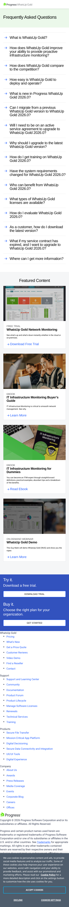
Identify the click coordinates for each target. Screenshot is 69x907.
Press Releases (15, 780)
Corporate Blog (15, 796)
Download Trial (34, 594)
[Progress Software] (10, 816)
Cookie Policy (48, 874)
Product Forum (14, 695)
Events (10, 791)
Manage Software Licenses (21, 705)
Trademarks (44, 842)
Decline (18, 900)
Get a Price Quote (16, 647)
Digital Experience (16, 759)
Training (11, 722)
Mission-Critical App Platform (23, 738)
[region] (34, 880)
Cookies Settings (51, 900)
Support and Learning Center (22, 679)
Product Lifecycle (16, 700)
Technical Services (17, 716)
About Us (11, 770)
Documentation (15, 690)
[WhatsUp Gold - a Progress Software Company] (34, 4)
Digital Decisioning (17, 743)
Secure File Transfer (17, 732)
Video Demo (13, 658)
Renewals (11, 711)
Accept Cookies (34, 889)
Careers (10, 802)
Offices (10, 807)
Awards (10, 775)
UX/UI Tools (13, 754)
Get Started (34, 623)
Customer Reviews (17, 652)
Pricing (10, 636)
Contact (10, 668)
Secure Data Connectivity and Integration (29, 748)
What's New (13, 641)
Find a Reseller (14, 663)
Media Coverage (15, 786)
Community (13, 684)
